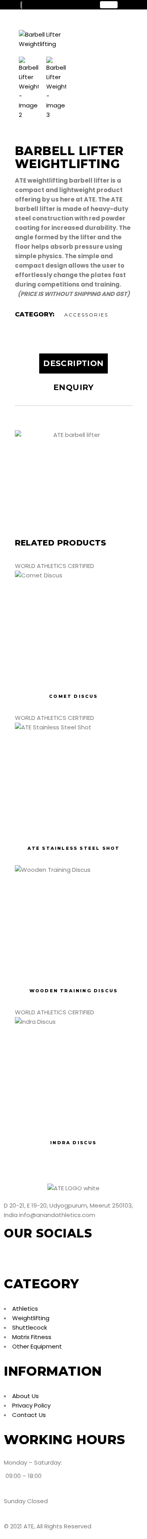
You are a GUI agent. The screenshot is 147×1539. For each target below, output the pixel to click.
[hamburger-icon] (109, 4)
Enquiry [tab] (73, 387)
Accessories (86, 315)
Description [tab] (73, 363)
